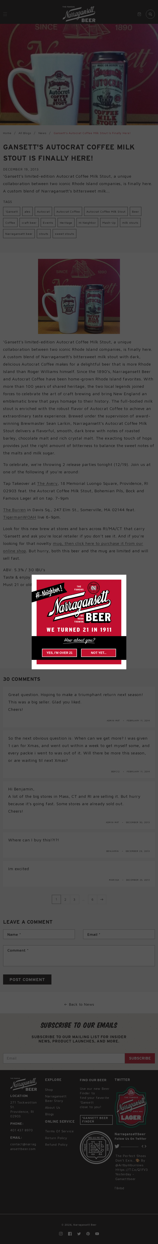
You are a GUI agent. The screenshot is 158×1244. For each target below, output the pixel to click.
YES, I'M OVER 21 (59, 652)
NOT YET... (98, 652)
